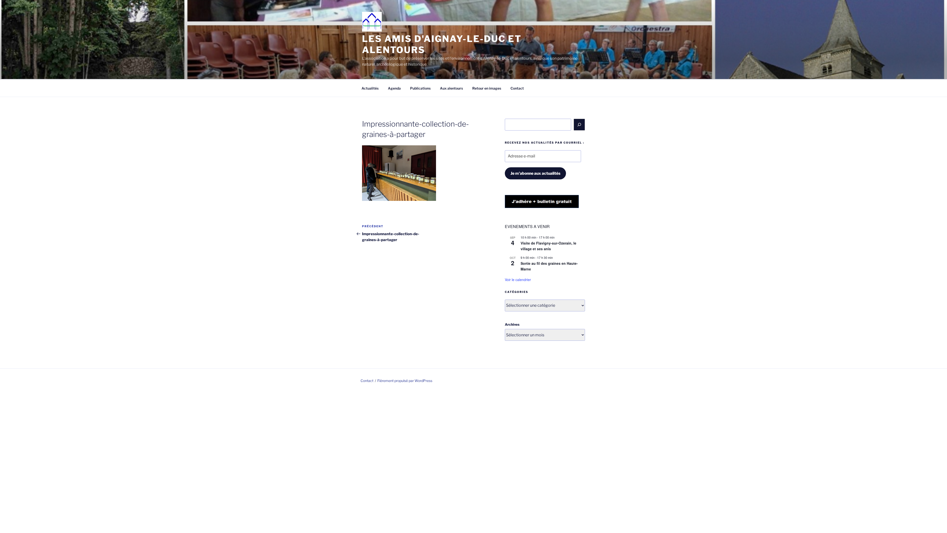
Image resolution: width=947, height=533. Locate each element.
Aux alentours (451, 88)
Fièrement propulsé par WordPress (404, 381)
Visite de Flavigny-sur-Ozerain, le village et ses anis (548, 246)
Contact (517, 88)
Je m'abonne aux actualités (535, 173)
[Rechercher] (579, 125)
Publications (420, 88)
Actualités (370, 88)
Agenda (394, 88)
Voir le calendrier (518, 279)
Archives (512, 324)
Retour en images (486, 88)
